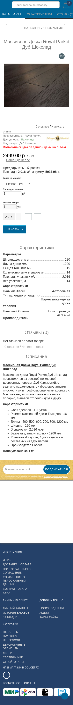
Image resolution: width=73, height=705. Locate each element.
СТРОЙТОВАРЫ (13, 661)
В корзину (15, 229)
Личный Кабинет (15, 608)
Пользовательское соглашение (18, 571)
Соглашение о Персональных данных (14, 581)
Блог (6, 593)
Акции (44, 612)
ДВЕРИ (7, 652)
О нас (7, 559)
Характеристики (40, 14)
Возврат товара (15, 588)
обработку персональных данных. (56, 477)
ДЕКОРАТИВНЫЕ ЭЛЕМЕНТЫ (14, 646)
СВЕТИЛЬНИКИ (13, 657)
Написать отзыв (33, 346)
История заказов (16, 612)
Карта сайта (49, 617)
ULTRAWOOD (11, 640)
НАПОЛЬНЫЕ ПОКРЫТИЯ (11, 634)
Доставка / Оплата (17, 564)
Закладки (10, 617)
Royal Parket (32, 135)
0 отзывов (41, 126)
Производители (52, 608)
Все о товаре (12, 13)
